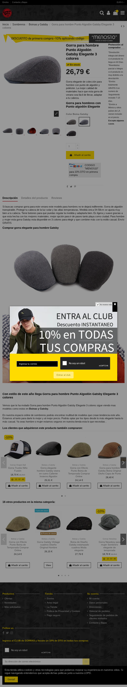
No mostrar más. (106, 304)
